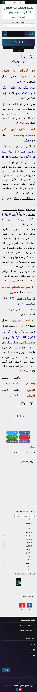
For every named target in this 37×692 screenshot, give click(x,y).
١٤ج (12, 395)
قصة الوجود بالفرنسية (26, 630)
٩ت (19, 81)
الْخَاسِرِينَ (13, 156)
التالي (24, 55)
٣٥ (11, 292)
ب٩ (22, 325)
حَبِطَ (17, 151)
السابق (32, 55)
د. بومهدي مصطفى (26, 625)
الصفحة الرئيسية (27, 47)
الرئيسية (28, 34)
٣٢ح (8, 383)
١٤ (17, 123)
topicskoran (8, 685)
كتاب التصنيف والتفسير (15, 47)
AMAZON (15, 22)
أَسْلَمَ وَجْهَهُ (18, 332)
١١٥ (26, 140)
